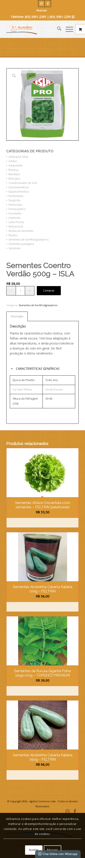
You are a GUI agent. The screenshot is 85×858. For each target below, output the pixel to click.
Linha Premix (16, 222)
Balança (13, 170)
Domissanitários (18, 187)
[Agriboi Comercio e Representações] (35, 29)
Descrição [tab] (17, 316)
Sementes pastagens (21, 244)
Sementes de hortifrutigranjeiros (28, 239)
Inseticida (14, 218)
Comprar (48, 290)
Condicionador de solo (22, 183)
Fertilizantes (15, 196)
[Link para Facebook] (48, 3)
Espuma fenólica (18, 191)
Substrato (14, 248)
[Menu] (67, 29)
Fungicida (14, 200)
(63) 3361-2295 (62, 17)
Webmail (41, 10)
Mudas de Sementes (20, 231)
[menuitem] (41, 10)
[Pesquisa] (57, 29)
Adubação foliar (18, 157)
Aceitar (34, 850)
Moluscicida (15, 226)
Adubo (12, 161)
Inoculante (14, 213)
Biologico (14, 178)
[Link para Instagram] (41, 3)
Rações (12, 235)
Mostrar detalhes (59, 523)
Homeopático (17, 209)
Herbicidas (15, 205)
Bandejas (14, 174)
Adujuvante (15, 165)
